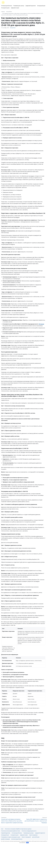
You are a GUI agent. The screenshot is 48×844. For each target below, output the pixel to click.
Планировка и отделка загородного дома (10, 837)
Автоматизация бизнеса (16, 839)
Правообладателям (5, 833)
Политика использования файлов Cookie (10, 830)
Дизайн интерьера (5, 839)
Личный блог (9, 11)
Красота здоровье (33, 835)
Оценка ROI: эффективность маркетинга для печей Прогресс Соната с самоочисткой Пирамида (36, 820)
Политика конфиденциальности (29, 830)
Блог (2, 828)
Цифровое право (15, 7)
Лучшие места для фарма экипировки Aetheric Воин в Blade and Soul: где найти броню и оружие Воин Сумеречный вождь (12, 820)
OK (27, 842)
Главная (3, 11)
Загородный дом (41, 5)
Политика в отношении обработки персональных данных (18, 828)
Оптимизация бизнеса (6, 5)
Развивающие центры (18, 5)
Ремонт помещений (26, 837)
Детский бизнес (35, 837)
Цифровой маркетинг (31, 5)
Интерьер (41, 324)
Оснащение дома (5, 7)
